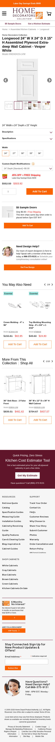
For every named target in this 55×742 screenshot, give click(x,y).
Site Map (26, 736)
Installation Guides (11, 521)
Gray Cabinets (9, 570)
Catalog (6, 507)
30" (22, 153)
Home (4, 29)
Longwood (44, 29)
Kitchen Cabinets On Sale (15, 588)
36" (39, 153)
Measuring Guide (10, 516)
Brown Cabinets (10, 579)
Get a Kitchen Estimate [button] (39, 24)
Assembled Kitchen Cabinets (23, 29)
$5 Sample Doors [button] (13, 24)
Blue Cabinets (9, 574)
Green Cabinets (10, 584)
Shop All (26, 363)
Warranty (34, 539)
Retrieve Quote (10, 503)
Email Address (26, 657)
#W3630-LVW (39, 407)
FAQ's (32, 512)
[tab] (27, 132)
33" (31, 153)
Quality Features (10, 535)
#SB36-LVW (13, 407)
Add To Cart (39, 191)
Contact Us (35, 507)
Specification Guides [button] (12, 512)
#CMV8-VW (13, 332)
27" (14, 153)
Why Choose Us (37, 521)
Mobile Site (39, 736)
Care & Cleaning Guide (13, 539)
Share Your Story (38, 526)
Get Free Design (28, 267)
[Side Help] (33, 164)
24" (5, 153)
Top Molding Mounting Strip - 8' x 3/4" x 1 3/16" (40, 325)
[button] (49, 14)
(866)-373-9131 (37, 483)
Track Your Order (38, 503)
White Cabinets (10, 565)
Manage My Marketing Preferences (19, 729)
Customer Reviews (39, 516)
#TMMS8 (37, 332)
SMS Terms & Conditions (38, 552)
